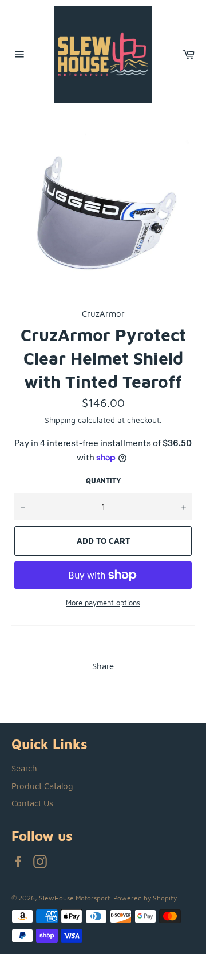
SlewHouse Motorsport (74, 898)
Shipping (60, 420)
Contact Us (32, 803)
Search (24, 768)
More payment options (103, 602)
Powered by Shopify (145, 898)
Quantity (103, 480)
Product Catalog (42, 786)
